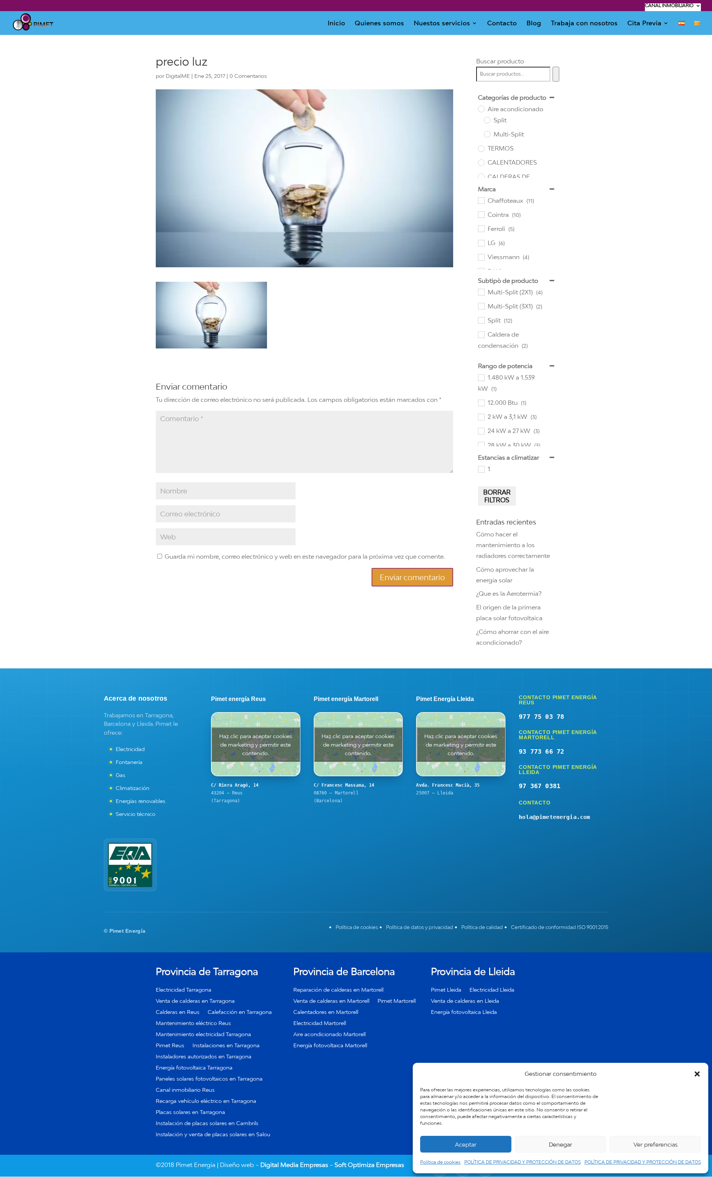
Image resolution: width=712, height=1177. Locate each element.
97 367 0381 (539, 786)
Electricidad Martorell (319, 1023)
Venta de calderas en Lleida (465, 1001)
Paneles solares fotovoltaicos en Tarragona (209, 1079)
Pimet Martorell (397, 1001)
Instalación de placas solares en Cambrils (207, 1123)
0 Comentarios (248, 76)
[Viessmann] (481, 257)
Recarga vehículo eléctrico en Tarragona (206, 1101)
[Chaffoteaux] (481, 200)
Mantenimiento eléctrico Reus (193, 1023)
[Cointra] (481, 214)
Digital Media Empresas (294, 1164)
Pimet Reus (170, 1045)
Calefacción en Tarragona (240, 1012)
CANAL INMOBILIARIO (669, 5)
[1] (481, 469)
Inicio (336, 23)
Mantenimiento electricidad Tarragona (203, 1034)
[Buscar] (556, 74)
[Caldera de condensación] (481, 334)
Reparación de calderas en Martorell (338, 990)
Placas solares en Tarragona (190, 1112)
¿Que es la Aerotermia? (508, 593)
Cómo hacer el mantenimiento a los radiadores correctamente (513, 544)
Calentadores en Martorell (325, 1012)
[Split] (487, 120)
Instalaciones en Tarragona (226, 1045)
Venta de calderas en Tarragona (195, 1001)
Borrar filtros (497, 496)
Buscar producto (500, 61)
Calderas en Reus (178, 1012)
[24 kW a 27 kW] (481, 431)
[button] (697, 1074)
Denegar (560, 1144)
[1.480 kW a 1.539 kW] (481, 377)
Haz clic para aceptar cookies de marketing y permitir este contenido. (255, 744)
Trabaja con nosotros (584, 23)
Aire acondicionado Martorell (329, 1034)
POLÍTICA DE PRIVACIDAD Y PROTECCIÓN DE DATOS (522, 1162)
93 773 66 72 (541, 751)
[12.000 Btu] (481, 403)
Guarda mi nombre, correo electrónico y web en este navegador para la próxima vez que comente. (305, 556)
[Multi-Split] (487, 134)
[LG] (481, 243)
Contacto (502, 23)
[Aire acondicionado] (481, 109)
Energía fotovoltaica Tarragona (194, 1068)
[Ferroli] (481, 228)
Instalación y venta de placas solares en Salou (213, 1134)
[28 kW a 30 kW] (481, 445)
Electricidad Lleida (491, 990)
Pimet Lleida (446, 990)
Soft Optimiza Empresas (369, 1164)
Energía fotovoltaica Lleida (464, 1012)
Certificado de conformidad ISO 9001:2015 (559, 927)
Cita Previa (644, 23)
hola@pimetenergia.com (554, 817)
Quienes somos (379, 23)
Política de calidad (482, 927)
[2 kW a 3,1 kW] (481, 417)
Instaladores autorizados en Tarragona (203, 1056)
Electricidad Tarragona (183, 990)
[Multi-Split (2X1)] (481, 292)
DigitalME (178, 76)
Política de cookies (440, 1162)
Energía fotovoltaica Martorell (330, 1045)
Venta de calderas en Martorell (331, 1001)
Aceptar (466, 1144)
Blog (534, 23)
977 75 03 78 (541, 716)
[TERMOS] (481, 148)
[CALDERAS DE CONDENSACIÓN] (481, 176)
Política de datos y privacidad (419, 927)
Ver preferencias (655, 1144)
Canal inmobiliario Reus (185, 1090)
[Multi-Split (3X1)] (481, 306)
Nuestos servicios (442, 23)
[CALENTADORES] (481, 162)
